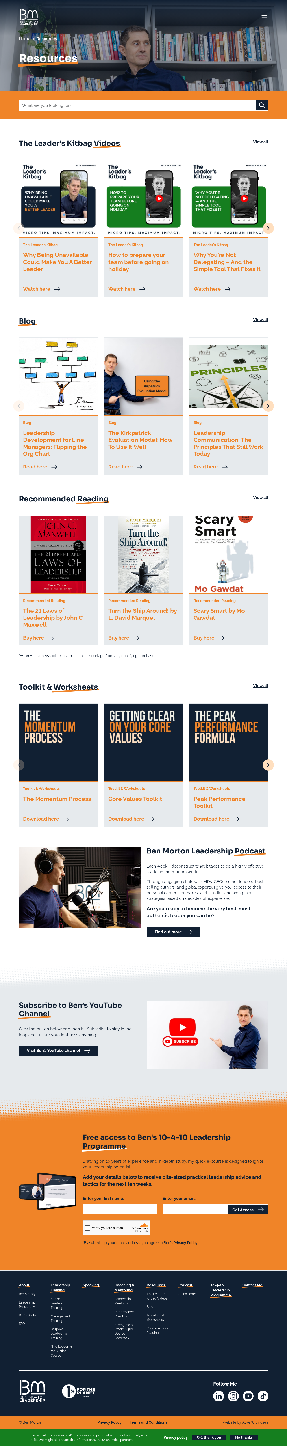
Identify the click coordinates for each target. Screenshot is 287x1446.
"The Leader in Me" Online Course (61, 1351)
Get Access (243, 1210)
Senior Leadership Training (59, 1303)
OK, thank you (209, 1437)
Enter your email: (179, 1198)
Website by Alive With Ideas (245, 1422)
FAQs (22, 1324)
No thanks (244, 1437)
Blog (150, 1306)
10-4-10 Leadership (221, 1290)
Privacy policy (176, 1437)
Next (268, 228)
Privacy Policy (186, 1243)
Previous (18, 228)
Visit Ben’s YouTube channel (53, 1050)
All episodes (187, 1294)
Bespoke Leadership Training (59, 1333)
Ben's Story (27, 1294)
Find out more (168, 932)
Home (24, 38)
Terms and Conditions (148, 1422)
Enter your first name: (103, 1198)
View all (260, 142)
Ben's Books (27, 1315)
